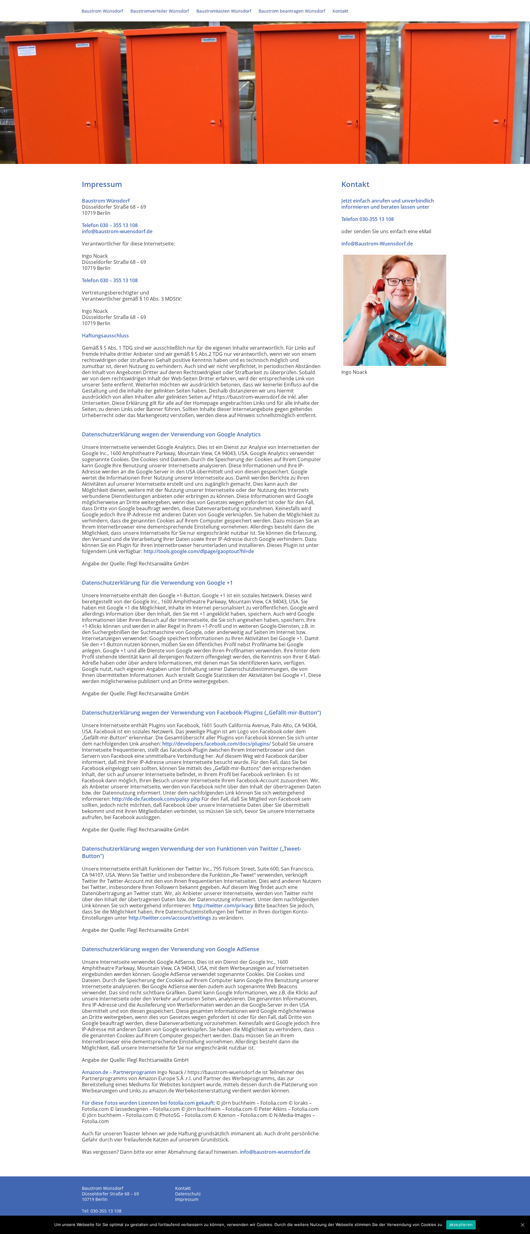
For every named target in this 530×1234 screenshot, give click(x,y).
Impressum (186, 1199)
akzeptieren (461, 1224)
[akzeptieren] (522, 1225)
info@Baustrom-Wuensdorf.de (377, 243)
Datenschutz (188, 1194)
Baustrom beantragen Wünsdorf (292, 11)
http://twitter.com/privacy (223, 905)
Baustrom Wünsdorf (102, 11)
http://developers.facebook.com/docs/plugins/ (216, 743)
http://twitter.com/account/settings (170, 917)
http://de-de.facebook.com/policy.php (156, 798)
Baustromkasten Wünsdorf (223, 11)
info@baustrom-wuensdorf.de (117, 231)
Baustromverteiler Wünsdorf (159, 11)
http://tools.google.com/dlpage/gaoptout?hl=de (199, 551)
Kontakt (340, 11)
